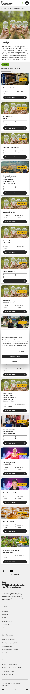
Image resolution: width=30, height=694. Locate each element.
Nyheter (4, 628)
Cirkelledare (5, 624)
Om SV (4, 618)
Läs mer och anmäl (10, 97)
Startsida (3, 8)
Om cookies (5, 653)
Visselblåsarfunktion (7, 674)
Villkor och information (8, 639)
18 (11, 574)
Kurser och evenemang (14, 8)
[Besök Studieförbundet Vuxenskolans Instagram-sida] (15, 690)
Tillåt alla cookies (15, 356)
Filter (5, 64)
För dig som (5, 614)
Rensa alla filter (6, 71)
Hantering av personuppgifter (10, 649)
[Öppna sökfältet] (23, 3)
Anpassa (14, 361)
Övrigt (23, 8)
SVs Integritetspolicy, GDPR (9, 643)
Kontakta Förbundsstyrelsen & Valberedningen (15, 668)
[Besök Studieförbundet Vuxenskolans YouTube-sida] (27, 690)
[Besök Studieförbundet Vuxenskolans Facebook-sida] (3, 690)
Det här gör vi (5, 611)
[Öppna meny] (27, 3)
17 (26, 571)
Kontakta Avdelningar (8, 671)
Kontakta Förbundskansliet (9, 664)
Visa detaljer (21, 351)
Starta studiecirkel (7, 621)
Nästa (15, 574)
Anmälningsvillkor (7, 646)
